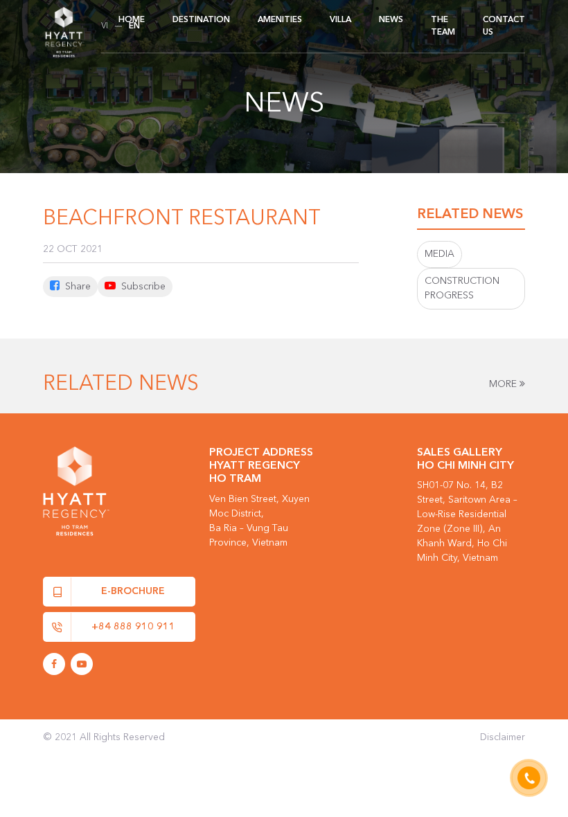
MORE (504, 384)
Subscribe (142, 286)
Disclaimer (502, 737)
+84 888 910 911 (133, 626)
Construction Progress (462, 288)
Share (76, 286)
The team (443, 26)
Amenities (280, 20)
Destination (201, 20)
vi (104, 26)
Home (131, 20)
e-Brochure (133, 591)
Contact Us (504, 26)
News (391, 20)
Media (439, 254)
